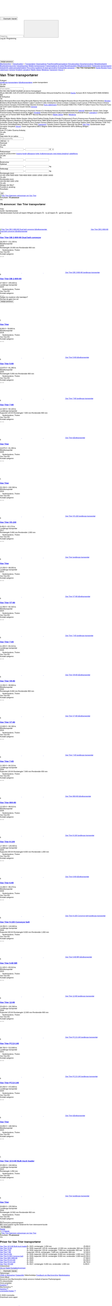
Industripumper (22, 66)
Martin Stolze (36, 70)
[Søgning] (41, 29)
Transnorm (53, 70)
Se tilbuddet (5, 1227)
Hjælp (7, 1268)
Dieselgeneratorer (87, 64)
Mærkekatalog (64, 1275)
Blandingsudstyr (70, 66)
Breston (104, 68)
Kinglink (19, 70)
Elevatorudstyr (73, 64)
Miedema (45, 70)
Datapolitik (20, 1275)
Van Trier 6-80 (7, 883)
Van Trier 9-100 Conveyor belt (15, 922)
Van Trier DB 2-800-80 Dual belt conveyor (20, 237)
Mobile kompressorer (37, 66)
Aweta (98, 68)
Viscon (60, 70)
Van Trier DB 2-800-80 (11, 279)
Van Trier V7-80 (7, 602)
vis (2, 193)
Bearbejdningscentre (8, 66)
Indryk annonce (7, 301)
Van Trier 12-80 (7, 1002)
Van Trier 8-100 (7, 842)
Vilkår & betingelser (7, 1275)
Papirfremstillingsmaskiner (57, 64)
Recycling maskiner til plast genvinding (42, 68)
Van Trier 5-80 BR (8, 963)
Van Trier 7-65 (7, 642)
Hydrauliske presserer (66, 68)
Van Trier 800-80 (8, 802)
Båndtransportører (84, 66)
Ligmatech (26, 70)
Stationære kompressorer (102, 66)
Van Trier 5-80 (7, 363)
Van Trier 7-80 (7, 405)
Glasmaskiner (41, 64)
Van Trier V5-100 (8, 522)
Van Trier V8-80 (7, 681)
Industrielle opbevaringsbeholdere (13, 68)
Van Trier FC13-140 (9, 1043)
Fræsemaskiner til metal (54, 66)
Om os (2, 1268)
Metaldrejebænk (100, 64)
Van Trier (4, 324)
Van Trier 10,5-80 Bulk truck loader (17, 1161)
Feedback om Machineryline (47, 1275)
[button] (56, 50)
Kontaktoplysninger (18, 1268)
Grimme (12, 70)
